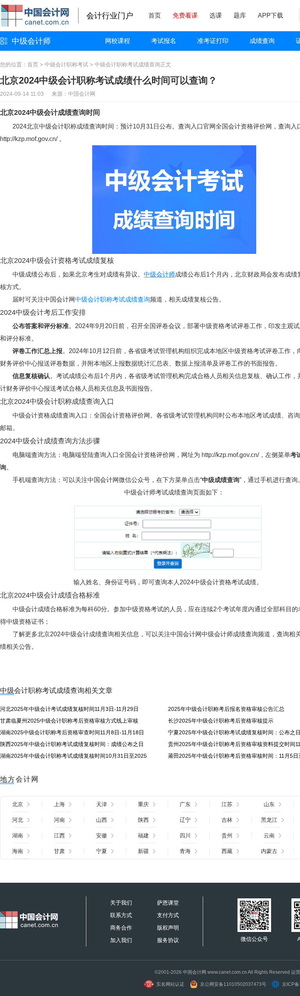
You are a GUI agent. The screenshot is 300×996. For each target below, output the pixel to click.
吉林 (226, 820)
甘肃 (59, 851)
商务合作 (121, 928)
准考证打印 (213, 40)
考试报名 (163, 40)
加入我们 (121, 940)
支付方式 (168, 915)
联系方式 (121, 915)
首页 (154, 15)
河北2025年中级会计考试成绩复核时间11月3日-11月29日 (69, 709)
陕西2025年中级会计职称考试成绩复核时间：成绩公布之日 (72, 744)
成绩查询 (262, 40)
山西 (101, 820)
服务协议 (168, 940)
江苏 (226, 804)
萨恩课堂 (168, 903)
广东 (185, 804)
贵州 (226, 835)
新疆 (143, 851)
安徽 (101, 835)
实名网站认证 (170, 984)
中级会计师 (31, 41)
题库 (240, 15)
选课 (215, 15)
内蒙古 (269, 851)
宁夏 (101, 851)
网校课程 (117, 40)
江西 (59, 835)
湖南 (17, 835)
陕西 (143, 820)
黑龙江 (269, 820)
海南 (17, 851)
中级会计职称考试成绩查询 (127, 64)
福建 (143, 835)
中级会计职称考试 (66, 64)
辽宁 (185, 820)
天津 (101, 804)
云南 (269, 835)
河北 (17, 820)
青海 (185, 851)
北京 (17, 804)
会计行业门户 (109, 15)
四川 (185, 835)
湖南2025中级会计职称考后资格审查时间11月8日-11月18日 (72, 732)
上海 (59, 804)
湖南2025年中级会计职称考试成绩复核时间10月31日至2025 (73, 756)
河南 (59, 820)
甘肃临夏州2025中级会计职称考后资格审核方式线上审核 (69, 721)
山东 (269, 804)
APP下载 (270, 15)
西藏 (226, 851)
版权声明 (168, 928)
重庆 (143, 804)
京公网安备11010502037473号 (233, 984)
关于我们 (121, 903)
